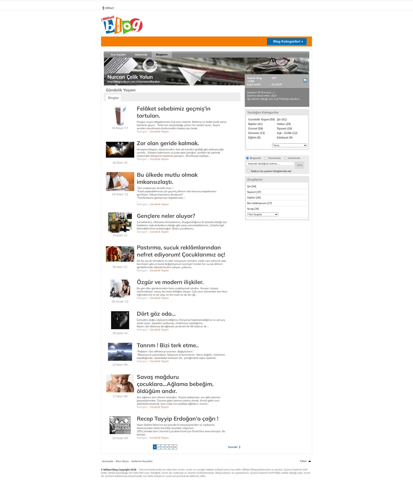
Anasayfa (107, 461)
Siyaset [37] (254, 192)
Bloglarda (255, 158)
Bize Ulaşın (122, 461)
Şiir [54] (251, 186)
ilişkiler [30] (254, 197)
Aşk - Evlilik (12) (287, 133)
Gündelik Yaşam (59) (261, 119)
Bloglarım (162, 54)
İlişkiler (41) (255, 124)
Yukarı (303, 460)
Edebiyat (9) (285, 137)
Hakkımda (141, 54)
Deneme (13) (256, 133)
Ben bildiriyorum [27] (259, 203)
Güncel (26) (255, 128)
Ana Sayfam (118, 54)
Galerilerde (294, 158)
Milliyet (109, 7)
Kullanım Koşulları (142, 461)
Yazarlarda (274, 158)
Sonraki (232, 447)
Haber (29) (284, 124)
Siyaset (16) (284, 128)
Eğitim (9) (254, 137)
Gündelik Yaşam (159, 131)
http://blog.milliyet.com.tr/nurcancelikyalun (133, 81)
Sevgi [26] (253, 208)
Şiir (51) (282, 119)
